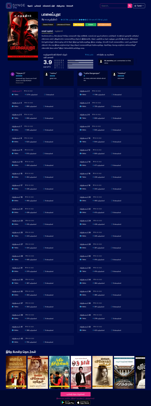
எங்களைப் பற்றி (49, 6)
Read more (19, 82)
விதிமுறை (61, 6)
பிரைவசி (69, 6)
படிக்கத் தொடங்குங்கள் (75, 394)
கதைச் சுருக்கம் (47, 31)
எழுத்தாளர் (59, 31)
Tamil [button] (139, 6)
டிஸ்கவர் (38, 6)
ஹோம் (30, 6)
